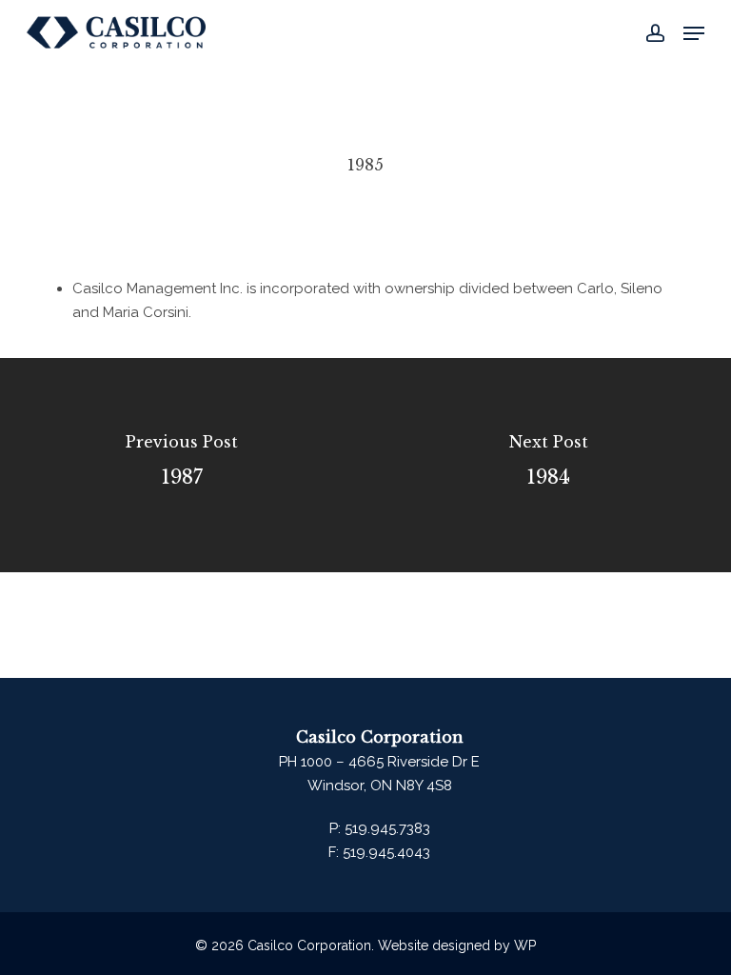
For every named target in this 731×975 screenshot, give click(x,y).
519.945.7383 (385, 828)
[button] (693, 33)
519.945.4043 (384, 852)
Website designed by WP (457, 945)
